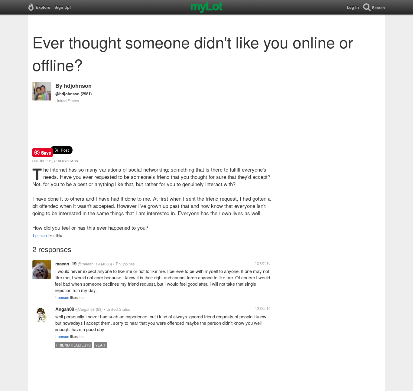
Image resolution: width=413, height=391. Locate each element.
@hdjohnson (67, 94)
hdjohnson (78, 86)
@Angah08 (85, 309)
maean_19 (65, 263)
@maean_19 (89, 264)
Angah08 (64, 309)
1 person (39, 235)
